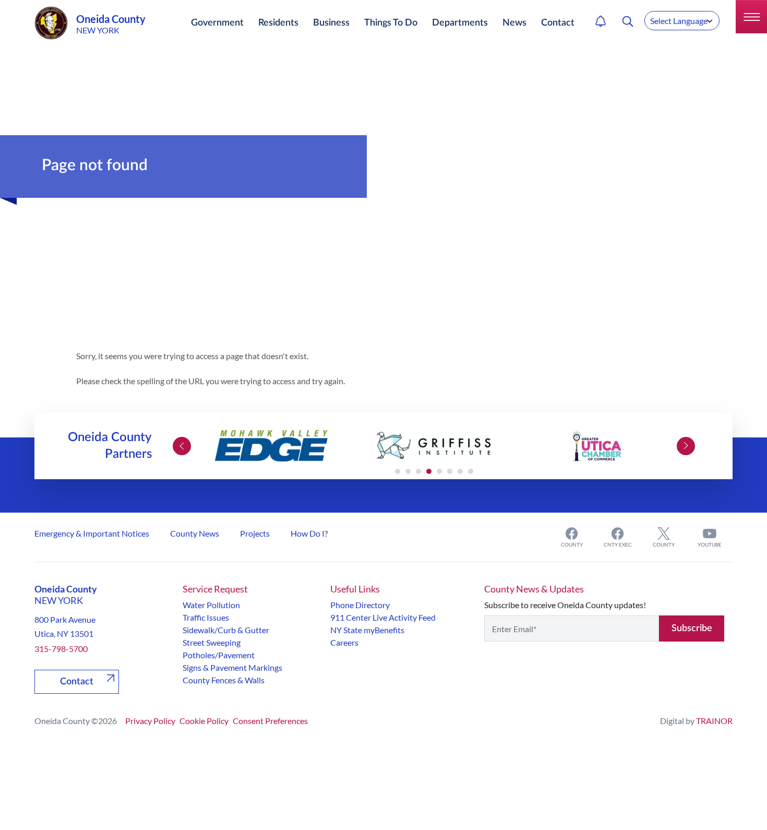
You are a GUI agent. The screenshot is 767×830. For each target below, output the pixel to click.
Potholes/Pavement (219, 655)
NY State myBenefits (367, 630)
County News (194, 533)
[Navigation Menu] (751, 16)
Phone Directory (360, 605)
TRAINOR (714, 721)
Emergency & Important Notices (91, 533)
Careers (344, 642)
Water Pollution (211, 605)
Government (217, 23)
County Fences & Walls (224, 680)
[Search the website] (627, 21)
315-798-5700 (61, 649)
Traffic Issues (206, 617)
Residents (278, 23)
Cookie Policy (204, 721)
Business (331, 23)
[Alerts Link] (600, 21)
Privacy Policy (150, 721)
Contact (557, 23)
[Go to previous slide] (182, 446)
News (514, 23)
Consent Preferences (270, 721)
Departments (460, 23)
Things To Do (390, 23)
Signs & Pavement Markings (232, 667)
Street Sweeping (212, 642)
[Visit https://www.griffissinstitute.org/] (434, 445)
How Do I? (309, 533)
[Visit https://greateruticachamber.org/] (596, 445)
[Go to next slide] (686, 446)
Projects (255, 533)
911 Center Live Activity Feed (383, 617)
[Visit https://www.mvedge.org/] (271, 445)
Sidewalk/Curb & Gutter (226, 630)
